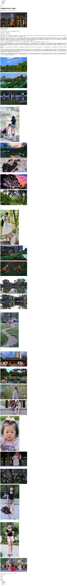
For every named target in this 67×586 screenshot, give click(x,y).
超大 (2, 3)
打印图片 (4, 582)
